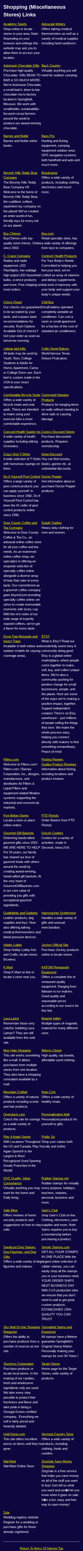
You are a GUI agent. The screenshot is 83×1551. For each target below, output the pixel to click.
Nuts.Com (49, 1092)
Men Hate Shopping (17, 1050)
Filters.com (11, 759)
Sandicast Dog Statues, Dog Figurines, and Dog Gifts (19, 1252)
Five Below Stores (16, 815)
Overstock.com (14, 1114)
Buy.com (48, 233)
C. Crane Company (16, 256)
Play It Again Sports (17, 1137)
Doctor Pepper (52, 476)
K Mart (8, 967)
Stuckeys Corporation (18, 1364)
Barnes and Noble (15, 136)
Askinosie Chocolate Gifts (21, 65)
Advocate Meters (53, 24)
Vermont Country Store (57, 1434)
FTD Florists (50, 815)
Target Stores (51, 1364)
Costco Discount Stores (58, 432)
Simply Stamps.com (56, 1247)
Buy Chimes (12, 233)
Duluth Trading (52, 523)
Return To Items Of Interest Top (41, 1548)
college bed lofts (14, 348)
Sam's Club (50, 1210)
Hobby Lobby (12, 945)
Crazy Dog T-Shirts (16, 454)
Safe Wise (10, 1210)
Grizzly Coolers (52, 833)
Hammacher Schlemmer (59, 913)
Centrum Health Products (59, 256)
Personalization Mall (55, 1114)
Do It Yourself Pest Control (21, 476)
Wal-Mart (9, 1461)
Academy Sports (15, 24)
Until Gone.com (14, 1434)
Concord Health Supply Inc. (22, 432)
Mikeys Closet (52, 1050)
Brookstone (49, 173)
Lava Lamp (11, 1018)
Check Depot (12, 302)
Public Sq (48, 1137)
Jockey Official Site (55, 945)
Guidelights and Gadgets (20, 913)
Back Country (51, 65)
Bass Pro (48, 136)
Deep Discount (52, 454)
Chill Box (48, 302)
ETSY (46, 636)
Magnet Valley (51, 1018)
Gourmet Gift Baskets (18, 833)
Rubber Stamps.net (55, 1178)
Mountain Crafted (15, 1092)
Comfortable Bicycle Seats (21, 395)
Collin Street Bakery (55, 348)
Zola (6, 1512)
